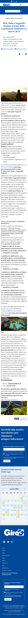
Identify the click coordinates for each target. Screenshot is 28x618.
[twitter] (7, 540)
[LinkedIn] (26, 54)
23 (25, 511)
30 (25, 516)
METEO (3, 560)
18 (8, 511)
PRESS (3, 558)
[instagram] (11, 540)
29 (22, 516)
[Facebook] (11, 1)
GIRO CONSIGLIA (6, 555)
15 (22, 506)
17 (4, 511)
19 (11, 511)
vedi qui (8, 309)
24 (4, 516)
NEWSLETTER (5, 568)
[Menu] (20, 5)
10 (4, 506)
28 (18, 516)
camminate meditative (8, 107)
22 (22, 511)
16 (25, 506)
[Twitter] (14, 1)
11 (8, 506)
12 (11, 506)
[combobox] (12, 11)
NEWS (3, 553)
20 (15, 511)
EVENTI (3, 550)
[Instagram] (16, 1)
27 (15, 516)
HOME (3, 548)
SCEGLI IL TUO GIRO (6, 570)
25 (8, 516)
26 (11, 516)
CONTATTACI (5, 563)
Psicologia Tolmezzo (11, 400)
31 (4, 520)
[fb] (4, 540)
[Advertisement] (14, 71)
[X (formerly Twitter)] (23, 54)
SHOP (3, 565)
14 (18, 506)
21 (18, 511)
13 (15, 506)
